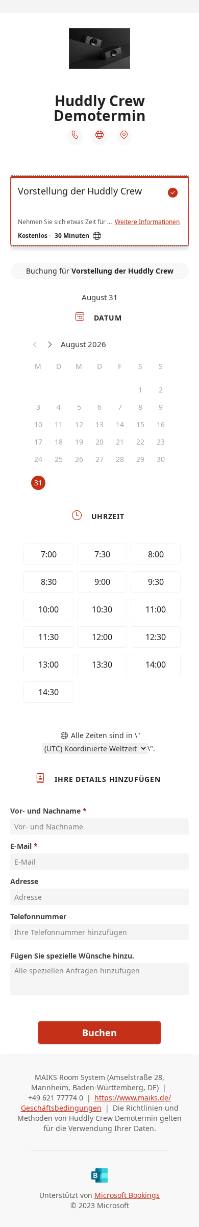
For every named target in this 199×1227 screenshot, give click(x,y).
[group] (99, 625)
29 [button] (140, 459)
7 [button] (120, 407)
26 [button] (79, 459)
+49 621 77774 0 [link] (55, 1097)
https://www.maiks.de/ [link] (132, 1097)
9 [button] (161, 407)
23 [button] (161, 442)
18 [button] (59, 442)
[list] (99, 213)
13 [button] (99, 424)
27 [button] (99, 459)
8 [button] (140, 407)
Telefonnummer (38, 916)
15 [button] (140, 424)
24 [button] (38, 459)
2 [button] (161, 390)
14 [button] (120, 424)
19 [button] (79, 442)
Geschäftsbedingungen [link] (61, 1108)
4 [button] (59, 407)
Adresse (24, 881)
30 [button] (161, 459)
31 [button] (38, 482)
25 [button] (59, 459)
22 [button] (140, 442)
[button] (35, 344)
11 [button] (59, 424)
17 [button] (38, 442)
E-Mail (21, 846)
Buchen (99, 1032)
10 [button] (38, 424)
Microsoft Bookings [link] (127, 1195)
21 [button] (120, 442)
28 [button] (120, 459)
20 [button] (99, 442)
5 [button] (79, 407)
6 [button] (99, 407)
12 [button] (79, 424)
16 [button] (161, 424)
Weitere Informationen (147, 222)
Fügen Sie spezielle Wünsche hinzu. (72, 956)
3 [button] (38, 407)
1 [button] (140, 390)
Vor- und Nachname (45, 811)
